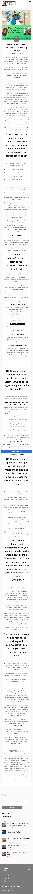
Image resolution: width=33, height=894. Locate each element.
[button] (16, 442)
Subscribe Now (16, 451)
